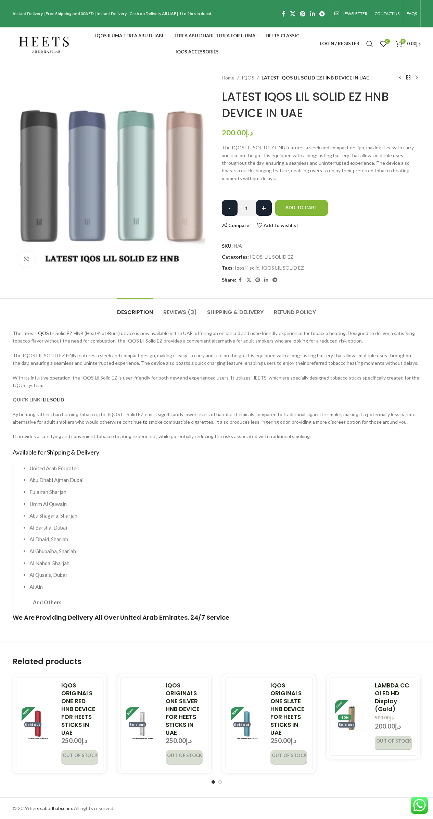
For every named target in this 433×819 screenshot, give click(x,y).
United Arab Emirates (154, 617)
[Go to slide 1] (213, 782)
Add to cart (301, 207)
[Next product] (416, 78)
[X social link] (292, 14)
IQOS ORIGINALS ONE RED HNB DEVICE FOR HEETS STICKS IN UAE (78, 709)
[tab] (135, 308)
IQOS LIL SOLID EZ (283, 268)
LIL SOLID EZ (279, 257)
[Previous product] (400, 78)
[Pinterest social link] (303, 14)
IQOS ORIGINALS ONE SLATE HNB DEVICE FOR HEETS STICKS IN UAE (287, 709)
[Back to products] (408, 78)
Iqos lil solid (247, 268)
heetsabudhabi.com (51, 808)
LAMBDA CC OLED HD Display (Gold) (392, 697)
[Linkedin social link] (312, 14)
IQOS (248, 77)
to (145, 422)
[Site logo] (44, 43)
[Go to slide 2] (220, 782)
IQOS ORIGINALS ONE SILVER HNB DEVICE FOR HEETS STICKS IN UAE (183, 709)
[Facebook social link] (283, 14)
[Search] (370, 44)
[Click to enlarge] (26, 259)
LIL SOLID (53, 399)
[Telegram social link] (322, 14)
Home (228, 77)
